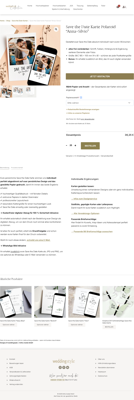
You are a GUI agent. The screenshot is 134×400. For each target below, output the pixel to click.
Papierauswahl (77, 97)
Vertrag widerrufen (16, 384)
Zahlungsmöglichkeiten (17, 376)
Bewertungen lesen (16, 363)
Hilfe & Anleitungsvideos (107, 363)
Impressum (102, 372)
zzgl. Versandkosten (87, 119)
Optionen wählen (9, 325)
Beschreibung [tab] (4, 168)
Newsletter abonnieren (106, 367)
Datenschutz (102, 376)
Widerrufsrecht (14, 380)
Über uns (101, 359)
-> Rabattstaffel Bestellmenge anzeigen (82, 109)
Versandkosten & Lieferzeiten (20, 372)
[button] (56, 29)
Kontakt (12, 359)
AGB (11, 367)
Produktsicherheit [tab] (17, 168)
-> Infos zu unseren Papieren (78, 113)
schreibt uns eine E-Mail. (38, 240)
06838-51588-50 (58, 380)
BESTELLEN (90, 146)
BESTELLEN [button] (109, 327)
